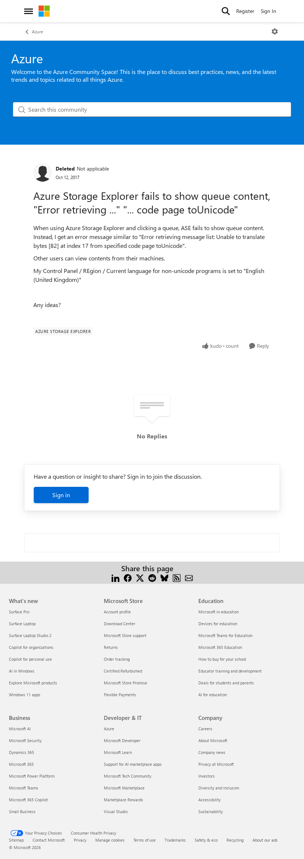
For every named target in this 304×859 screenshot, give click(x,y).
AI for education (212, 694)
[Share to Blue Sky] (164, 577)
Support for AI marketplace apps (133, 764)
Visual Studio (116, 811)
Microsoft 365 (21, 764)
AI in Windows (21, 671)
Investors (206, 776)
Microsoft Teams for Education (225, 635)
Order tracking (117, 659)
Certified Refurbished (123, 671)
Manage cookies (110, 840)
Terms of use (144, 840)
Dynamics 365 (21, 752)
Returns (111, 647)
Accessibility (209, 799)
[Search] (225, 11)
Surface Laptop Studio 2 (30, 635)
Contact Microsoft (49, 840)
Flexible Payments (120, 694)
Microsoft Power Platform (31, 776)
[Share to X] (140, 577)
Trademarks (175, 840)
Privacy (80, 840)
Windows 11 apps (24, 694)
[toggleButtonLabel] (275, 31)
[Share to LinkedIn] (115, 577)
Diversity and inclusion (218, 788)
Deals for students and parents (226, 682)
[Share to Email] (189, 577)
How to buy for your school (222, 659)
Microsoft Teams (23, 788)
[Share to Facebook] (128, 577)
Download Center (119, 623)
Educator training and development (230, 671)
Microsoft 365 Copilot (28, 799)
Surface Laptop (22, 623)
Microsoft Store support (125, 635)
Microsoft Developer (122, 740)
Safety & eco (206, 840)
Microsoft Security (25, 740)
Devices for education (217, 623)
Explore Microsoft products (33, 682)
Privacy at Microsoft (216, 764)
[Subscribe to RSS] (177, 577)
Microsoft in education (218, 611)
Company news (211, 752)
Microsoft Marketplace (124, 788)
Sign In (268, 10)
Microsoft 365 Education (220, 647)
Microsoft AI (20, 728)
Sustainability (210, 811)
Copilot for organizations (31, 647)
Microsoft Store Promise (125, 682)
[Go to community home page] (44, 11)
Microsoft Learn (118, 752)
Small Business (22, 811)
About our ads (265, 840)
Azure (37, 31)
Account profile (117, 611)
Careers (205, 728)
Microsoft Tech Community (127, 776)
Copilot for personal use (30, 659)
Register (245, 10)
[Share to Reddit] (152, 577)
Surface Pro (19, 611)
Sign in (61, 495)
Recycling (235, 840)
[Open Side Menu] (28, 11)
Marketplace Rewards (123, 799)
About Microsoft (212, 740)
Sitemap (16, 840)
